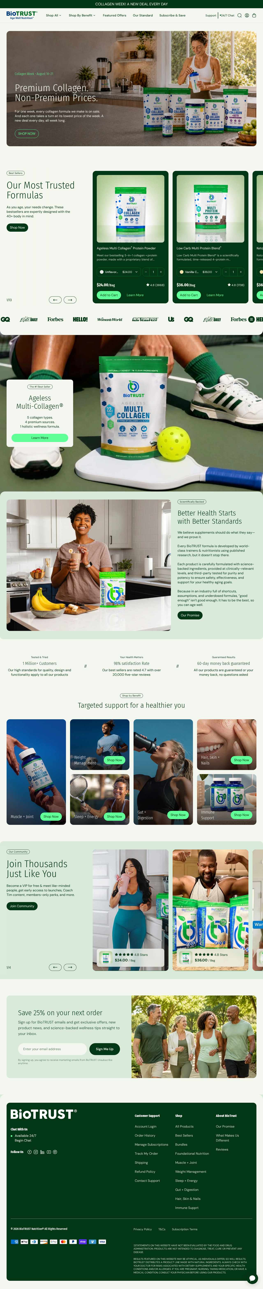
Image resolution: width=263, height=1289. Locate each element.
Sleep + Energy (186, 1181)
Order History (145, 1135)
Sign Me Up (104, 1049)
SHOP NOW (26, 133)
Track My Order (146, 1153)
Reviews (222, 1149)
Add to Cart (109, 295)
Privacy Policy (143, 1229)
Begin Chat (23, 1140)
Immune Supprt (186, 1208)
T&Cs (161, 1229)
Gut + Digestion (186, 1190)
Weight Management (190, 1171)
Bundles (181, 1144)
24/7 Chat (227, 15)
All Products (184, 1126)
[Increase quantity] (161, 272)
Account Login (145, 1126)
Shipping (141, 1162)
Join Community (22, 906)
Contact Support (147, 1181)
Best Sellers (184, 1135)
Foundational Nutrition (192, 1153)
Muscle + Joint (186, 1162)
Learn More (135, 295)
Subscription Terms (184, 1229)
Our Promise (190, 615)
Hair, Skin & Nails (188, 1199)
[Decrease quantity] (146, 272)
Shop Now (17, 227)
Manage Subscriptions (151, 1144)
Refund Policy (145, 1171)
